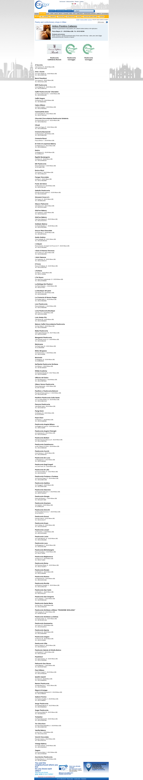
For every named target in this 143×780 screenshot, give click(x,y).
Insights (52, 11)
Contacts (82, 1)
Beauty (60, 13)
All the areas (101, 22)
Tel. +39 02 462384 (79, 31)
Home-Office (80, 13)
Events (69, 11)
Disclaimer (83, 778)
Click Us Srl (63, 778)
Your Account (62, 1)
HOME (77, 19)
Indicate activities (70, 1)
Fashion (37, 13)
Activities (66, 13)
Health (56, 13)
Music (47, 13)
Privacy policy (70, 778)
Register (77, 1)
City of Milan (105, 13)
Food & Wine (43, 13)
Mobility (99, 13)
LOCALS (90, 19)
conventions (60, 11)
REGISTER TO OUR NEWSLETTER (46, 776)
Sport (51, 13)
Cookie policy (77, 778)
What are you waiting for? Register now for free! (66, 773)
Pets (74, 13)
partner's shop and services (75, 770)
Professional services (90, 13)
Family (70, 13)
